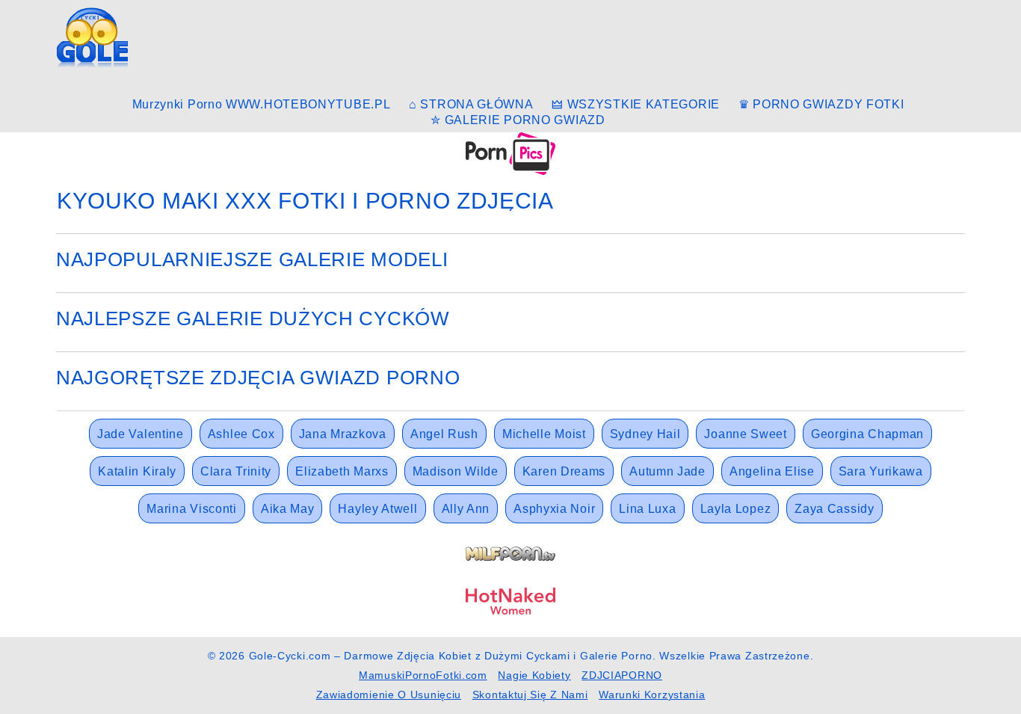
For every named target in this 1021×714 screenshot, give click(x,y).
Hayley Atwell (377, 508)
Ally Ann (466, 508)
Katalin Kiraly (137, 471)
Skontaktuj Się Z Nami (530, 695)
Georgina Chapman (867, 434)
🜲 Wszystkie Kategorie (636, 104)
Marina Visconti (191, 508)
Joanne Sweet (745, 434)
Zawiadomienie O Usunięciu (389, 695)
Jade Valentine (140, 434)
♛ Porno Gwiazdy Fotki (821, 104)
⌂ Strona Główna (471, 104)
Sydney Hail (645, 434)
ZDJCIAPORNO (622, 675)
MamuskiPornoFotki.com (423, 675)
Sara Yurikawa (881, 471)
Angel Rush (444, 434)
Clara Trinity (235, 471)
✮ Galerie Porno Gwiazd (518, 120)
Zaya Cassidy (834, 508)
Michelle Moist (544, 434)
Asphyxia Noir (554, 508)
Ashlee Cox (241, 434)
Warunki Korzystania (652, 695)
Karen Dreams (563, 471)
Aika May (288, 508)
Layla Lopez (735, 508)
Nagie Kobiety (534, 675)
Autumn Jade (667, 471)
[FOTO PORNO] (510, 153)
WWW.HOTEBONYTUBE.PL (308, 104)
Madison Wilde (456, 471)
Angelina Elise (772, 471)
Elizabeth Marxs (342, 471)
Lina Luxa (647, 508)
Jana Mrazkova (342, 434)
